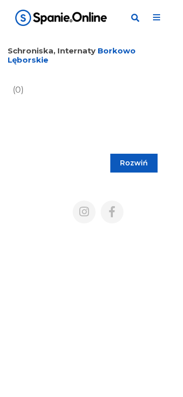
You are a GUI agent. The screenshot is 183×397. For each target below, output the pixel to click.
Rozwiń (134, 162)
